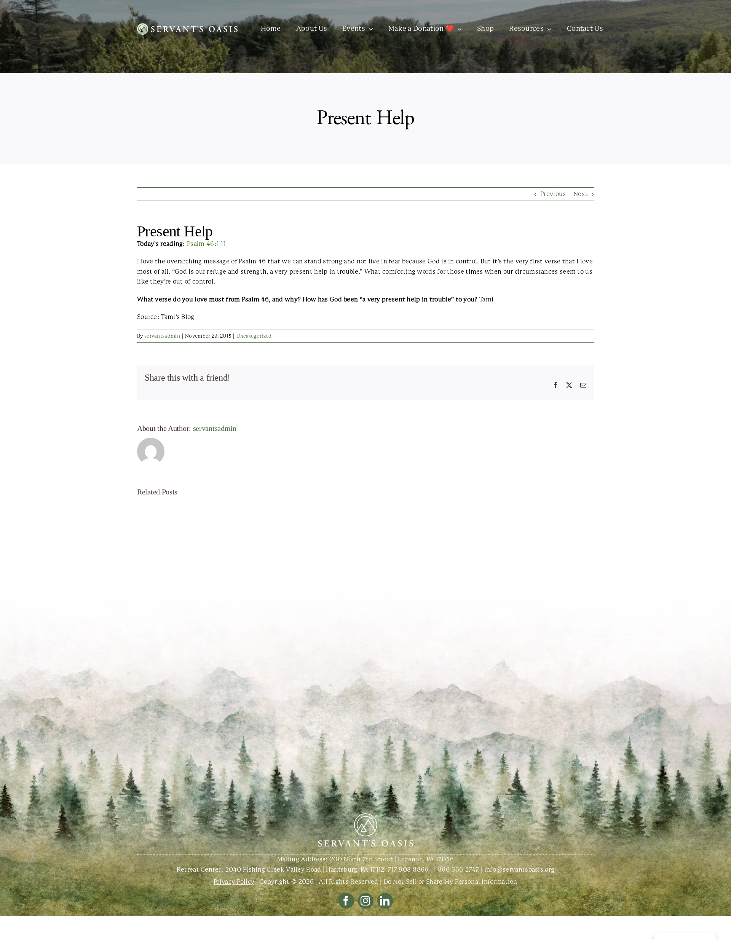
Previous (553, 194)
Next (580, 194)
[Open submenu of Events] (369, 29)
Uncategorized (254, 336)
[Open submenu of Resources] (548, 29)
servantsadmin (162, 336)
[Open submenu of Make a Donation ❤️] (458, 29)
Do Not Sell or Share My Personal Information (450, 881)
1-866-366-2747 (456, 869)
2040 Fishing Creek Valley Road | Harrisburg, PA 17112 (305, 869)
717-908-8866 (408, 869)
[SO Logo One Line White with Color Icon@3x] (187, 26)
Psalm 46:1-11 (206, 243)
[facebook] (346, 901)
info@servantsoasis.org (519, 869)
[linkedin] (385, 901)
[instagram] (365, 901)
